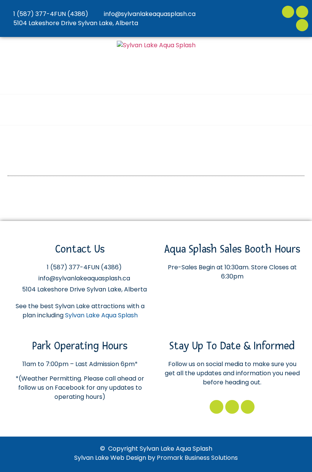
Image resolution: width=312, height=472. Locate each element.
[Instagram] (302, 12)
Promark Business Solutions (197, 457)
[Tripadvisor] (302, 25)
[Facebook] (288, 12)
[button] (298, 109)
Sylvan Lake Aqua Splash (101, 315)
